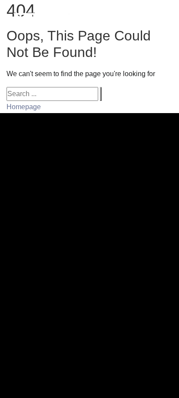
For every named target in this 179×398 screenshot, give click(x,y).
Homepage (24, 106)
